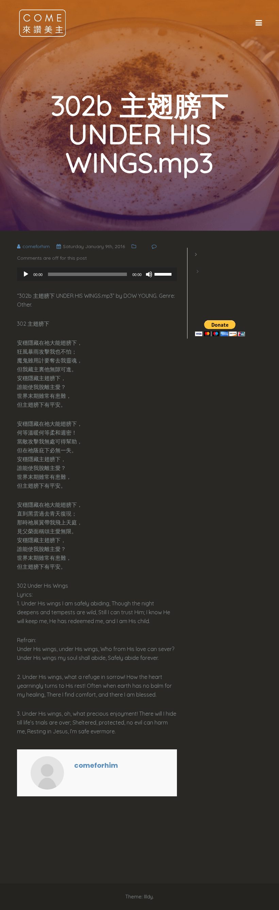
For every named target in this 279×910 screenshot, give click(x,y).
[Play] (25, 274)
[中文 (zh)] (198, 280)
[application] (97, 274)
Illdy (148, 896)
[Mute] (149, 274)
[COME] (42, 22)
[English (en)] (198, 263)
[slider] (164, 273)
